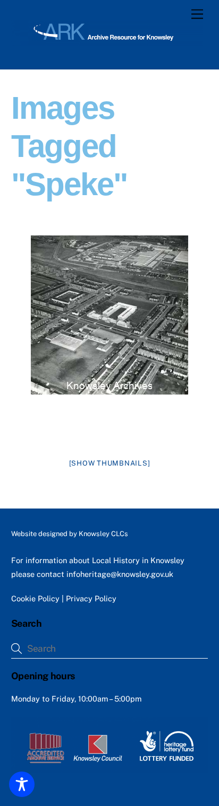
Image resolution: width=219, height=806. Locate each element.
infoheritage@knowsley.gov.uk (119, 574)
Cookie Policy (35, 598)
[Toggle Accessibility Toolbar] (22, 784)
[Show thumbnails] (109, 463)
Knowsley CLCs (103, 534)
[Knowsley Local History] (107, 41)
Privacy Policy (91, 598)
